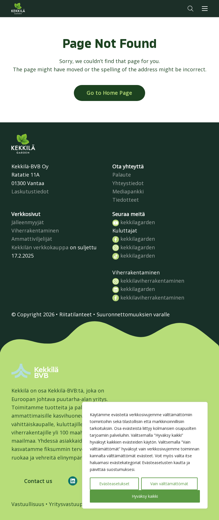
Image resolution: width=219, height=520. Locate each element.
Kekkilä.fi (29, 8)
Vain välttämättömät (169, 483)
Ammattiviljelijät (31, 238)
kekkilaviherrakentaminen (151, 280)
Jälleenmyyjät (27, 222)
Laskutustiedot (30, 191)
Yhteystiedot (128, 183)
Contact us (38, 480)
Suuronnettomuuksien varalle (133, 314)
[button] (190, 8)
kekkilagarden (137, 222)
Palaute (121, 174)
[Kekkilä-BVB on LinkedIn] (72, 480)
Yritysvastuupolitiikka (76, 504)
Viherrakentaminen (35, 230)
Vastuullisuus (27, 504)
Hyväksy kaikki (145, 496)
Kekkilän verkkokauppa (39, 247)
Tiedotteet (125, 199)
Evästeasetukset (114, 483)
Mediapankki (128, 191)
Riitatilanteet (75, 314)
